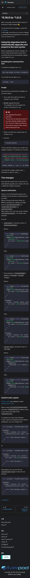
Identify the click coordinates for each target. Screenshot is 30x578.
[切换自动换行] (23, 72)
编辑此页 (5, 500)
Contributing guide (6, 547)
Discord (3, 534)
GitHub (3, 537)
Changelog (4, 30)
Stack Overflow (6, 539)
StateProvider (5, 401)
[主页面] (2, 7)
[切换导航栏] (2, 2)
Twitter (3, 542)
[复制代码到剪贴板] (26, 72)
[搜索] (27, 2)
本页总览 (4, 13)
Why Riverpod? (6, 522)
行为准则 (3, 544)
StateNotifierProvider (7, 403)
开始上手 (3, 525)
